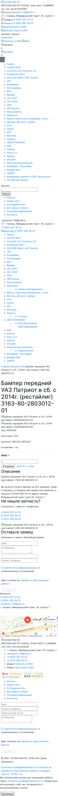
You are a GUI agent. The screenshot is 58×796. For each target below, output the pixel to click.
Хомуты (11, 139)
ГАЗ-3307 (12, 98)
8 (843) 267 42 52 (23, 19)
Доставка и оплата (17, 207)
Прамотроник (25, 350)
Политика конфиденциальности (19, 767)
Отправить (8, 589)
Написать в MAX (24, 663)
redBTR (10, 173)
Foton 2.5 (12, 152)
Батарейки (13, 84)
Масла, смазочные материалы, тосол (27, 118)
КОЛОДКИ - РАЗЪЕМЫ (19, 166)
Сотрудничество (16, 204)
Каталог (11, 197)
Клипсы (11, 149)
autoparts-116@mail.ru (23, 12)
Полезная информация (19, 211)
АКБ (9, 145)
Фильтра (11, 135)
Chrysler (11, 159)
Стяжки (22, 316)
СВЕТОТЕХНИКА (16, 142)
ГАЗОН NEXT (14, 67)
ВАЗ (9, 91)
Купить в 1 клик (25, 466)
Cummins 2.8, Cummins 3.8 (21, 70)
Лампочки (12, 115)
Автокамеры (14, 87)
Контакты (12, 214)
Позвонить (7, 37)
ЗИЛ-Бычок (13, 108)
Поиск (5, 193)
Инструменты (14, 111)
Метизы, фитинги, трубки (21, 122)
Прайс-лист (13, 201)
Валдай (11, 94)
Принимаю (7, 793)
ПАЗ (9, 125)
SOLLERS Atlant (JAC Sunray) (22, 77)
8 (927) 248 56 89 (11, 519)
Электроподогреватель (20, 162)
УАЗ (9, 132)
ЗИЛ (9, 104)
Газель (10, 64)
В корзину (8, 466)
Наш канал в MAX (24, 667)
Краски (11, 156)
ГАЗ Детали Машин (17, 180)
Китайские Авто (16, 74)
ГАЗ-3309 (12, 101)
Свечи (10, 128)
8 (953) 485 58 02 (23, 23)
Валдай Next (14, 169)
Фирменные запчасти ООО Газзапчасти (29, 176)
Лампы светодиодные (30, 289)
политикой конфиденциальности (22, 567)
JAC (9, 81)
